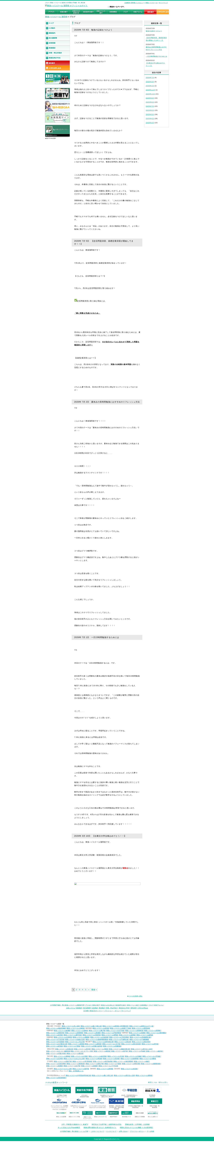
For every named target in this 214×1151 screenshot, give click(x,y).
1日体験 (86, 1011)
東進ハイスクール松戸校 (72, 1066)
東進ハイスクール (151, 3)
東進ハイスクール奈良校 (129, 1069)
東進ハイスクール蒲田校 (81, 1037)
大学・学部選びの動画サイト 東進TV (74, 1124)
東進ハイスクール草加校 (94, 1058)
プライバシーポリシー (137, 1131)
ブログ (151, 1005)
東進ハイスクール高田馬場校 (56, 1028)
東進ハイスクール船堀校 (92, 1033)
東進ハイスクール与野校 (148, 1058)
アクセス (88, 1005)
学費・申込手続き (112, 1008)
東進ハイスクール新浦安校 (76, 1064)
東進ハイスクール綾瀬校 (62, 1030)
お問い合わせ (123, 1131)
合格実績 (95, 1008)
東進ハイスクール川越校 (133, 1056)
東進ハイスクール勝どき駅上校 (91, 1026)
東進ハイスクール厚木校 (82, 1049)
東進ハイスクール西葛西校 (74, 1033)
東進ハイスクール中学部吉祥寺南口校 (78, 1075)
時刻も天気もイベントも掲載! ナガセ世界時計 (136, 1127)
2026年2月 (150, 86)
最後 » (94, 990)
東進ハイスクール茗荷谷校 (141, 1028)
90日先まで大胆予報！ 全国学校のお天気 (106, 1124)
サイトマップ (163, 3)
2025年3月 (150, 123)
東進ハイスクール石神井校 (92, 1035)
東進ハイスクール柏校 (141, 1061)
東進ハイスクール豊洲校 (152, 1030)
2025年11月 (150, 90)
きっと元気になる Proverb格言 (69, 1127)
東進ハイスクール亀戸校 (97, 1030)
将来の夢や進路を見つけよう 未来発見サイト (100, 1127)
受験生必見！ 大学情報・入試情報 (137, 1124)
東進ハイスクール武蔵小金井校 (91, 1046)
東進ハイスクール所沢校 (111, 1058)
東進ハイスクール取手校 (81, 1069)
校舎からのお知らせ (107, 1005)
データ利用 (150, 1131)
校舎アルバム (158, 1005)
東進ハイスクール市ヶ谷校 (71, 1026)
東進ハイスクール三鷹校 (72, 1046)
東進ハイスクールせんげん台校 (74, 1058)
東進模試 (102, 1008)
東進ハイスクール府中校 (150, 1044)
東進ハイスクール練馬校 (145, 1035)
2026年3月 (150, 82)
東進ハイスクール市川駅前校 (82, 1061)
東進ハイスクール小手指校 (151, 1056)
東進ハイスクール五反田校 (99, 1037)
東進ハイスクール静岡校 (105, 1069)
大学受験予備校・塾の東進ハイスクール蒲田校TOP (67, 1005)
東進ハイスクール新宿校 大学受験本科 (115, 1026)
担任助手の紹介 (121, 1005)
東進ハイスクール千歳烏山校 (118, 1039)
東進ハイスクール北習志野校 (56, 1064)
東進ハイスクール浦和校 (62, 1056)
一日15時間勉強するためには (156, 56)
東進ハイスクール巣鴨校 (110, 1035)
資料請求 (133, 1008)
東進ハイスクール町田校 (54, 1046)
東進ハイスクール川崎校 (100, 1049)
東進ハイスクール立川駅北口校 (56, 1044)
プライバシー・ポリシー (112, 1011)
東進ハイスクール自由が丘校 (75, 1039)
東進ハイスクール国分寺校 (141, 1042)
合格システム (70, 1008)
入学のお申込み (143, 1008)
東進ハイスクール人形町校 (76, 1028)
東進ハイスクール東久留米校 (131, 1044)
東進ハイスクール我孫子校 (63, 1061)
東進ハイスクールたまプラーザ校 (81, 1051)
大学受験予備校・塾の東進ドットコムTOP (74, 1131)
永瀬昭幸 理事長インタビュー (134, 3)
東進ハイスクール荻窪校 (54, 1035)
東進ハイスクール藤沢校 (154, 1051)
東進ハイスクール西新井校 (55, 1033)
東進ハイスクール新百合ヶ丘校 (141, 1049)
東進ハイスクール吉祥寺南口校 (103, 1042)
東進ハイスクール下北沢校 (55, 1039)
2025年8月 (150, 102)
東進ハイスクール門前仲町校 (111, 1033)
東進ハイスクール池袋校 (137, 1033)
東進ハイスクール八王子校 (111, 1044)
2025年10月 (150, 94)
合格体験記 (143, 1005)
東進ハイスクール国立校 (123, 1042)
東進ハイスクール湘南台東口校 (119, 1049)
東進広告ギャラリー (52, 135)
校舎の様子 (96, 1005)
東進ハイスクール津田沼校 (131, 1064)
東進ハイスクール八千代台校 (108, 1066)
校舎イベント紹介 (133, 1005)
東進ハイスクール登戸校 (119, 1051)
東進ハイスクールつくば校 (63, 1069)
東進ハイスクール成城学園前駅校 (97, 1039)
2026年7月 (150, 78)
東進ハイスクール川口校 (116, 1056)
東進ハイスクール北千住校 (115, 1030)
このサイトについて (97, 1131)
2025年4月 (150, 118)
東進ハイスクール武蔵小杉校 (56, 1053)
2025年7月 (150, 106)
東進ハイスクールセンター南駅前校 (58, 1051)
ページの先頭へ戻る (135, 996)
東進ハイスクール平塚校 (137, 1051)
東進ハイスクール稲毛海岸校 (102, 1061)
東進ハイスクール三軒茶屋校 (119, 1037)
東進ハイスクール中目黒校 (55, 1042)
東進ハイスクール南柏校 (89, 1066)
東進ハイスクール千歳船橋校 (139, 1039)
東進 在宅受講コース (76, 1071)
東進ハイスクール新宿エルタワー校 (141, 1026)
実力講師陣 (87, 1008)
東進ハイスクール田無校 (76, 1044)
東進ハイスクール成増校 (127, 1035)
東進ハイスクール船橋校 (54, 1066)
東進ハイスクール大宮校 (79, 1056)
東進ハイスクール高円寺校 (73, 1035)
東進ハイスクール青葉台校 (64, 1049)
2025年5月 (150, 114)
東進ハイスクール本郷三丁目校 (120, 1028)
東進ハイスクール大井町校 (63, 1037)
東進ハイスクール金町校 (79, 1030)
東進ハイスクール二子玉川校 (75, 1042)
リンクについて (111, 1131)
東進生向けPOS (124, 1008)
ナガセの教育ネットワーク (56, 1082)
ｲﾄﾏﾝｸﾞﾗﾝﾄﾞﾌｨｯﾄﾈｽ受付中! (60, 1109)
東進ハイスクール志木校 (54, 1058)
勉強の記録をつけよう (154, 31)
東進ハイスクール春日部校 (98, 1056)
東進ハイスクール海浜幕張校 (123, 1061)
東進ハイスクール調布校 (93, 1044)
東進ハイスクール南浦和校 (129, 1058)
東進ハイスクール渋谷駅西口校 (140, 1037)
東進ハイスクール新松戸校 (95, 1064)
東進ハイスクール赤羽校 (101, 1028)
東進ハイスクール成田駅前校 (150, 1064)
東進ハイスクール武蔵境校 (112, 1046)
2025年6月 (150, 110)
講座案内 (79, 1008)
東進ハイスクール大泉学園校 (156, 1033)
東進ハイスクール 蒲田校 (56, 17)
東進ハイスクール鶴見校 (102, 1051)
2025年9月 (150, 98)
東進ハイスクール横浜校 (75, 1053)
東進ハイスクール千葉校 (113, 1064)
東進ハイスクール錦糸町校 (134, 1030)
